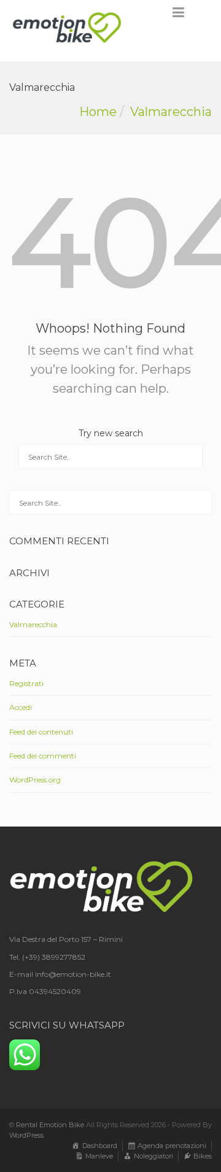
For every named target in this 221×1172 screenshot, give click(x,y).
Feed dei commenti (42, 755)
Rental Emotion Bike (50, 1124)
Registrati (26, 683)
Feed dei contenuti (41, 731)
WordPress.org (35, 779)
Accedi (20, 707)
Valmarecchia (171, 111)
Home (98, 111)
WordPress (26, 1135)
